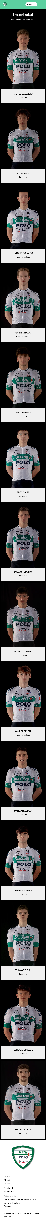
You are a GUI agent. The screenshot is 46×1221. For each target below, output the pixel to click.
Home (7, 1176)
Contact (7, 1183)
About (7, 1180)
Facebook (8, 1188)
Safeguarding (10, 1196)
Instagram (9, 1191)
